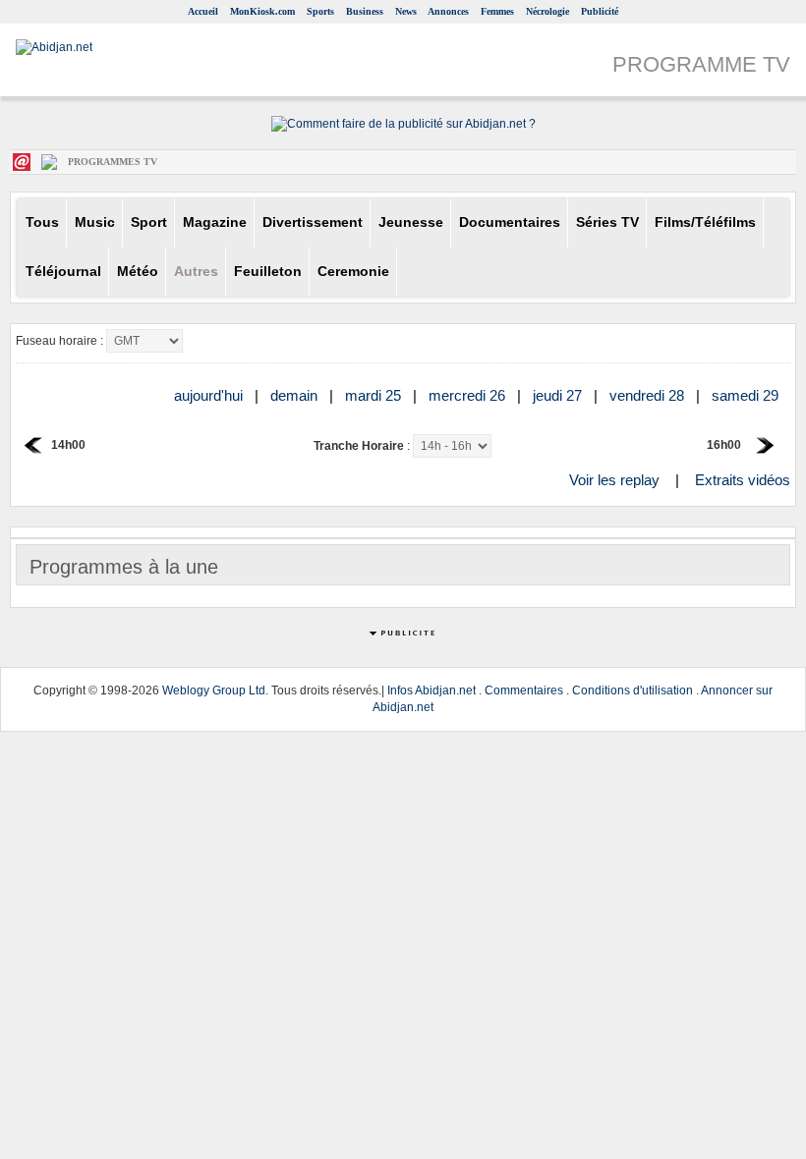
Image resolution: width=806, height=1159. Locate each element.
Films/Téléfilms (705, 222)
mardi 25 (375, 395)
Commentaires (524, 690)
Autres (196, 271)
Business (364, 11)
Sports (320, 11)
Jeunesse (410, 222)
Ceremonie (353, 271)
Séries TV (607, 222)
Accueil (203, 11)
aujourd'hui (210, 395)
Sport (149, 222)
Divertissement (312, 222)
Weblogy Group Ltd (213, 690)
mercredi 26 (469, 395)
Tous (42, 222)
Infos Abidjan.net (431, 690)
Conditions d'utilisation (632, 690)
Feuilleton (268, 271)
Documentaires (509, 222)
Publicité (599, 11)
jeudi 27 (559, 395)
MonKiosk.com (262, 11)
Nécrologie (547, 11)
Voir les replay (614, 479)
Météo (137, 271)
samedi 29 (747, 395)
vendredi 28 (648, 395)
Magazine (215, 222)
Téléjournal (63, 271)
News (406, 11)
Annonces (448, 11)
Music (95, 222)
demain (295, 395)
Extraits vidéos (742, 479)
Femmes (497, 11)
